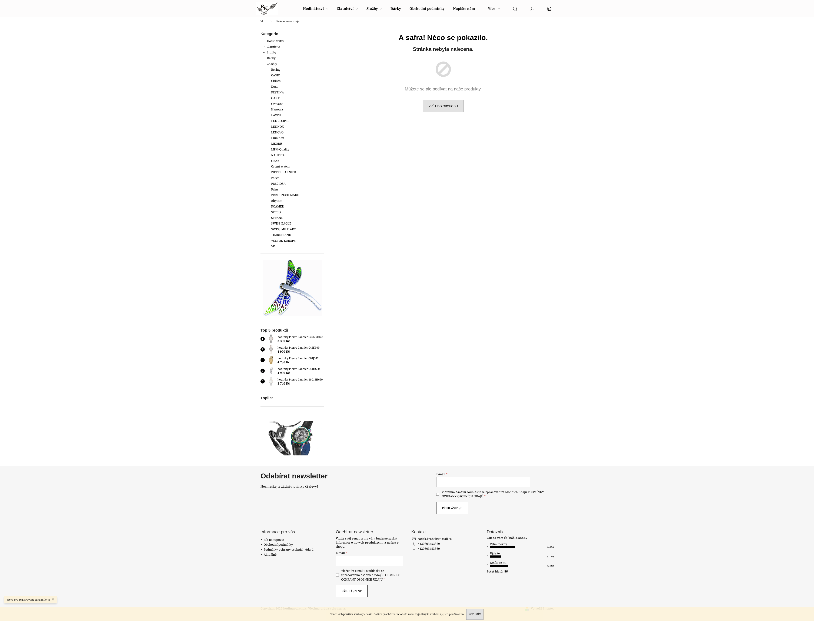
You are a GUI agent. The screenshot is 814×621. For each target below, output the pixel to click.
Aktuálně (270, 554)
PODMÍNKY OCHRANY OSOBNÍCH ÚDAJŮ (370, 577)
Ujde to (495, 553)
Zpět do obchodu (443, 106)
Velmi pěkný (498, 544)
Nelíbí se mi (498, 563)
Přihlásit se (452, 508)
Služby (271, 52)
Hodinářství (275, 41)
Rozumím (475, 614)
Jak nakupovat (274, 540)
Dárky (271, 58)
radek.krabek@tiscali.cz (435, 539)
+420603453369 (429, 544)
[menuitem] (315, 8)
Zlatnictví (273, 47)
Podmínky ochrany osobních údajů (288, 549)
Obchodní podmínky (278, 544)
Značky (272, 64)
